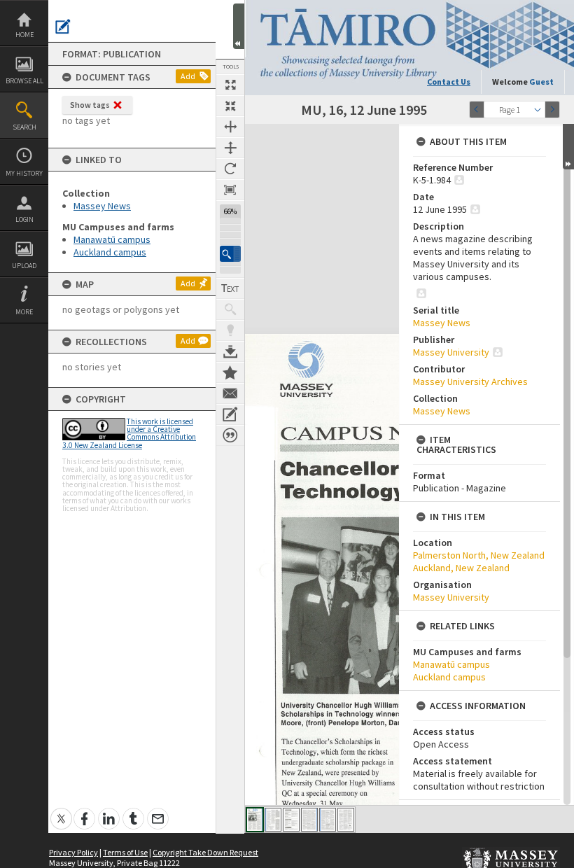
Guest (541, 81)
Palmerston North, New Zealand (479, 555)
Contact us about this (230, 393)
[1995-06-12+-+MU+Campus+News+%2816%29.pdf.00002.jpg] (273, 820)
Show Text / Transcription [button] (230, 288)
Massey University (451, 352)
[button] (230, 254)
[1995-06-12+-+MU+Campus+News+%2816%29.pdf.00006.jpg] (345, 820)
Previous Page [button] (477, 110)
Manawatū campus (112, 239)
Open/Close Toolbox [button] (238, 26)
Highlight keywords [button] (230, 330)
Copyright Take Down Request (205, 852)
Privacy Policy (73, 852)
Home (24, 34)
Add (188, 76)
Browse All (24, 80)
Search (24, 127)
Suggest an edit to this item (63, 26)
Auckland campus (110, 252)
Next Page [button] (552, 110)
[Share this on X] (61, 811)
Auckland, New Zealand (461, 567)
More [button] (24, 311)
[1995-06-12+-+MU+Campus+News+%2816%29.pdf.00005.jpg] (327, 820)
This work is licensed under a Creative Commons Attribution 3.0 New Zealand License (129, 433)
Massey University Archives (470, 381)
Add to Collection (230, 372)
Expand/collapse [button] (568, 146)
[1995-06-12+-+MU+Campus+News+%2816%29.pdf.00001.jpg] (255, 819)
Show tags (90, 104)
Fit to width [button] (230, 126)
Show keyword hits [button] (230, 309)
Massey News (102, 206)
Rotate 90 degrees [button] (230, 168)
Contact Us (448, 81)
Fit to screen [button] (230, 105)
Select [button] (538, 110)
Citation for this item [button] (230, 435)
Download (230, 351)
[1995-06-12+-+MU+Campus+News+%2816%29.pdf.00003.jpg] (291, 820)
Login (24, 219)
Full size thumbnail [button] (230, 84)
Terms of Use (125, 852)
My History (24, 173)
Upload (24, 265)
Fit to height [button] (230, 147)
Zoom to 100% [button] (230, 189)
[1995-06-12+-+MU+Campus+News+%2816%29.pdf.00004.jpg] (309, 820)
